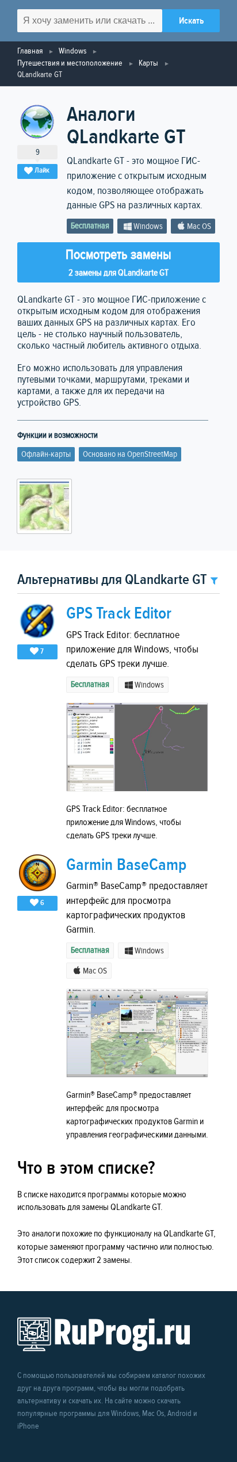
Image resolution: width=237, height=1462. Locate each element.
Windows (72, 51)
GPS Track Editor (118, 614)
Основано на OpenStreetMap (130, 454)
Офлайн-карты (46, 454)
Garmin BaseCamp (126, 865)
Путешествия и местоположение (70, 63)
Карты (148, 63)
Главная (30, 51)
